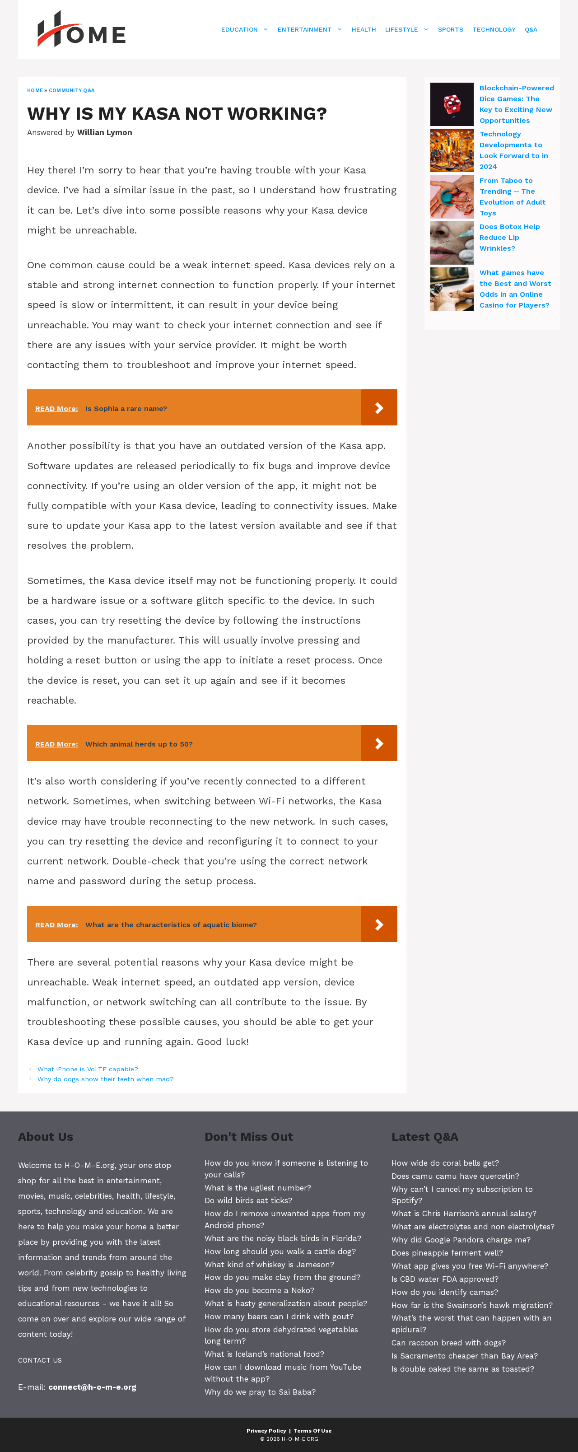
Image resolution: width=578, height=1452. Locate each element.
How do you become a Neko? (259, 1290)
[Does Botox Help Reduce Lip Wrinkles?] (452, 244)
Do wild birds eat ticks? (248, 1200)
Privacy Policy (266, 1431)
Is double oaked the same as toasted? (463, 1368)
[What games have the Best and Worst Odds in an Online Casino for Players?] (452, 290)
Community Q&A (71, 90)
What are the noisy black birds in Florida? (283, 1238)
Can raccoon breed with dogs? (449, 1342)
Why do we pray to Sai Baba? (260, 1391)
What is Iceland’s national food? (264, 1354)
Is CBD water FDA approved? (445, 1279)
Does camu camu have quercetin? (455, 1176)
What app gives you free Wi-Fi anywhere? (470, 1265)
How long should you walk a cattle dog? (280, 1251)
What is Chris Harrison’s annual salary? (464, 1213)
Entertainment (305, 29)
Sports (450, 29)
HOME (35, 90)
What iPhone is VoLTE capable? (87, 1069)
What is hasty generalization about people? (286, 1303)
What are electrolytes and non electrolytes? (473, 1226)
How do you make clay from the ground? (282, 1277)
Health (364, 29)
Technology (494, 29)
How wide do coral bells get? (445, 1162)
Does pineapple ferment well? (447, 1252)
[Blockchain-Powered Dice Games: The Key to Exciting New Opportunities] (452, 106)
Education (239, 29)
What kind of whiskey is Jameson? (269, 1264)
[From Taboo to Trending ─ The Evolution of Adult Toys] (452, 198)
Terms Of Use (313, 1431)
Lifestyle (401, 29)
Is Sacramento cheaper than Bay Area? (465, 1355)
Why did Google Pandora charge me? (461, 1239)
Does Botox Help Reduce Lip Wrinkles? (510, 237)
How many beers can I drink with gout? (279, 1316)
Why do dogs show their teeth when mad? (105, 1079)
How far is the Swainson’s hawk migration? (472, 1305)
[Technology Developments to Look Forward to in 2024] (452, 152)
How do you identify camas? (445, 1292)
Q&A (531, 29)
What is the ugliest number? (258, 1187)
